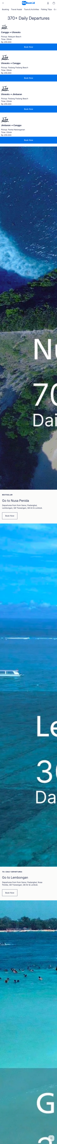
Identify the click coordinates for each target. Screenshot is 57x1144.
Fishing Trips (46, 9)
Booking (5, 9)
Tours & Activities (31, 9)
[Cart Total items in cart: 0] (54, 3)
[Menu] (3, 3)
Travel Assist (16, 9)
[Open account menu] (48, 3)
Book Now (28, 47)
